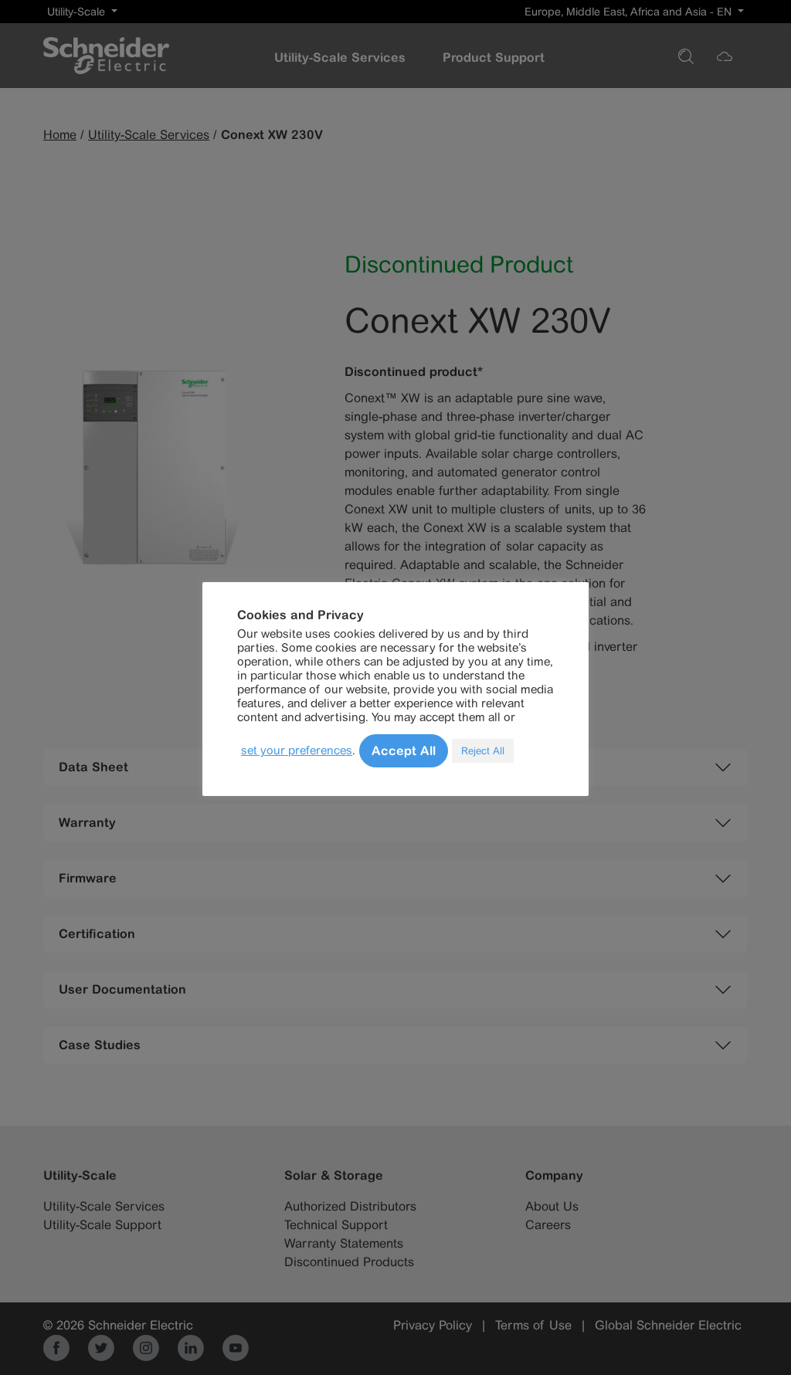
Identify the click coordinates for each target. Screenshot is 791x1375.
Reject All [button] (482, 751)
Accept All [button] (404, 750)
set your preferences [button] (296, 750)
